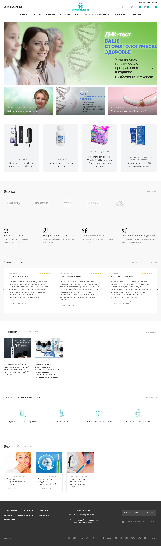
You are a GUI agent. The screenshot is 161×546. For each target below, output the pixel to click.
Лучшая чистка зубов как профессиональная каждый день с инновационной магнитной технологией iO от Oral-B (16, 369)
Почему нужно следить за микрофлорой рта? (47, 481)
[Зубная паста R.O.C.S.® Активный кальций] (139, 135)
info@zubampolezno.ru (84, 514)
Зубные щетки (61, 421)
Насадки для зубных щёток (99, 421)
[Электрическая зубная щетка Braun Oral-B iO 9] (21, 135)
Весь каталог (151, 397)
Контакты (9, 520)
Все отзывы (152, 262)
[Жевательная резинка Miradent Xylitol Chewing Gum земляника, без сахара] (99, 135)
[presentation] (3, 290)
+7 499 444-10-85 (13, 7)
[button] (75, 80)
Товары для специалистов (137, 421)
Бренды (8, 515)
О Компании (11, 510)
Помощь (43, 510)
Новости (28, 510)
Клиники (44, 515)
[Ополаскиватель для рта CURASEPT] (60, 135)
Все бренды (152, 192)
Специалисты (25, 515)
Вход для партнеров (147, 2)
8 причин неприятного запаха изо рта (16, 481)
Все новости (151, 332)
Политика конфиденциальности (140, 521)
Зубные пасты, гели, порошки (23, 421)
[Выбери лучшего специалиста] (28, 101)
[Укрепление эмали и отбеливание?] (132, 101)
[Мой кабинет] (132, 7)
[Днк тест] (80, 101)
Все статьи (152, 447)
